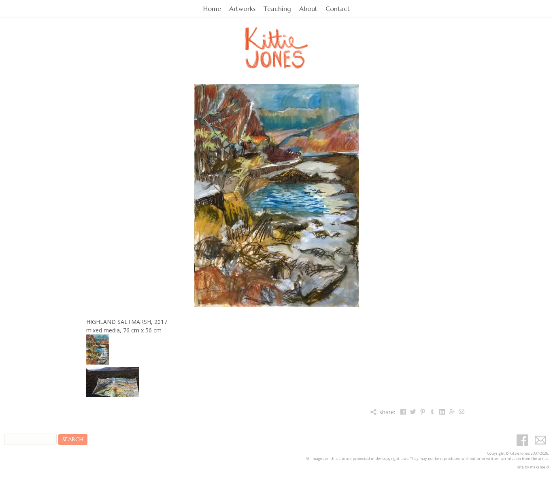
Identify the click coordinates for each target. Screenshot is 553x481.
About (308, 8)
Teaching (277, 8)
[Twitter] (412, 412)
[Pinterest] (422, 412)
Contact (337, 8)
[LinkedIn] (442, 412)
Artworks (242, 8)
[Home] (276, 38)
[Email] (461, 412)
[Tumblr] (432, 412)
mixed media (103, 330)
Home (212, 8)
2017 (160, 322)
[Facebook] (403, 412)
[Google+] (451, 412)
